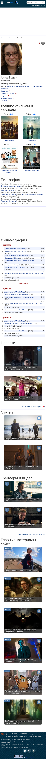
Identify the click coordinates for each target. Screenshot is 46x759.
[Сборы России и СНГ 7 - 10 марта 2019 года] (23, 428)
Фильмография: (7, 98)
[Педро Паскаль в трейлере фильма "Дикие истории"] (23, 492)
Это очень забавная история (9, 172)
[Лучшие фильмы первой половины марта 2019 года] (23, 458)
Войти (43, 5)
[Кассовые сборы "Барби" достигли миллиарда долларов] (23, 388)
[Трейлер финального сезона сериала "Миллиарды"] (23, 518)
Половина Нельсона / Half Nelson (16, 310)
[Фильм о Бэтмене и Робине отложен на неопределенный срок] (23, 621)
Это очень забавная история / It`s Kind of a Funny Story (23, 273)
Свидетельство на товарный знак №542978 (14, 747)
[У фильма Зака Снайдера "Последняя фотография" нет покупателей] (23, 589)
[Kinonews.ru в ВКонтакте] (29, 751)
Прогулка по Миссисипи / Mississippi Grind (19, 260)
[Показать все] (23, 283)
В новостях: (6, 89)
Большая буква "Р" (8, 190)
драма (9, 86)
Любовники (31, 140)
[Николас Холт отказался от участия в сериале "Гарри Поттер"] (23, 651)
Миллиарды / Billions (11, 258)
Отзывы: (4, 100)
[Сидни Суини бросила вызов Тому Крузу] (23, 560)
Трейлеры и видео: (9, 93)
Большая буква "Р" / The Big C (15, 267)
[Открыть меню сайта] (2, 3)
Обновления (23, 733)
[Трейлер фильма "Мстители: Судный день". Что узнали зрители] (23, 712)
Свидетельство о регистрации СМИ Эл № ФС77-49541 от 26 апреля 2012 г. (22, 745)
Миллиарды (9, 140)
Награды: (5, 96)
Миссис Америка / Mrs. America (15, 251)
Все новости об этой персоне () (33, 407)
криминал (39, 86)
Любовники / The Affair (12, 265)
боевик (32, 86)
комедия (15, 86)
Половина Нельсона (31, 170)
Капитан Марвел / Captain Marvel (16, 255)
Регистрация (36, 5)
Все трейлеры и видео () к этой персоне (30, 534)
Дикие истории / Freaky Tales (14, 248)
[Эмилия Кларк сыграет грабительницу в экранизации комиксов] (23, 358)
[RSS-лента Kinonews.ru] (25, 751)
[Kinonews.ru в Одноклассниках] (34, 751)
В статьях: (5, 91)
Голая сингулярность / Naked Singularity (18, 323)
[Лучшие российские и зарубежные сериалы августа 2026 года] (23, 682)
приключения (24, 86)
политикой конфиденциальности (11, 741)
